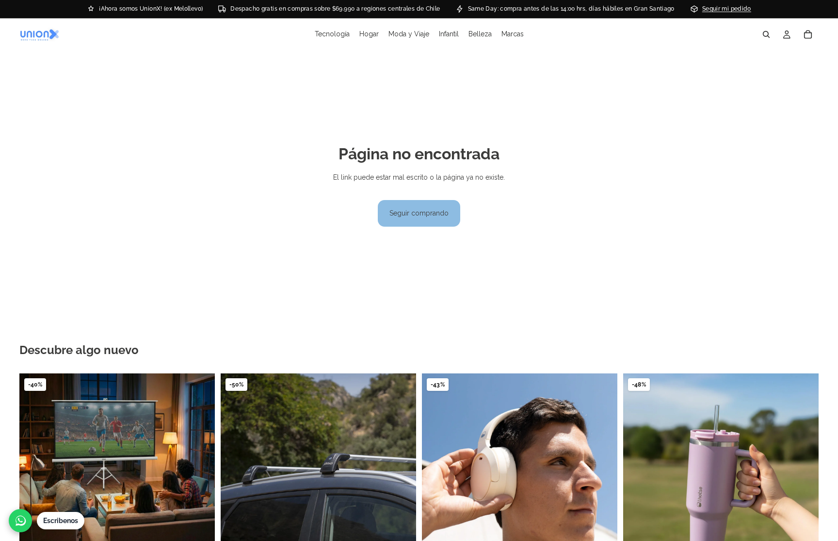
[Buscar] (766, 34)
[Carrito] (808, 34)
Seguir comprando (419, 213)
